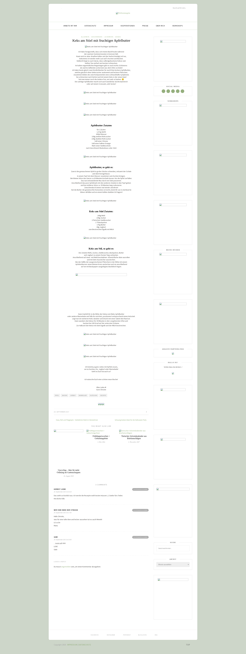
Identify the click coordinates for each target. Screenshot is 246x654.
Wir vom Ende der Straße (66, 510)
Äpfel (57, 395)
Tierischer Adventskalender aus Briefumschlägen (134, 437)
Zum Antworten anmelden (140, 489)
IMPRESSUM (72, 645)
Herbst (73, 395)
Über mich (160, 26)
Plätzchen (93, 395)
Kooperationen (128, 26)
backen (64, 395)
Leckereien (108, 37)
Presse (145, 26)
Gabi (56, 537)
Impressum (108, 26)
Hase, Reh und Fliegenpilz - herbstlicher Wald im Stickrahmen (77, 420)
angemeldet (66, 566)
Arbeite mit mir (70, 26)
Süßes (118, 37)
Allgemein (85, 37)
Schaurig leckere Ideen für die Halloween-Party (131, 420)
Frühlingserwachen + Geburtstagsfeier (101, 437)
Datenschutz (90, 26)
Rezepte (103, 395)
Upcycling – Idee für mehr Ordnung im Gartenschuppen (68, 471)
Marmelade (83, 395)
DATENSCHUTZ (84, 645)
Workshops (177, 26)
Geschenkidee (96, 37)
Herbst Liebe (60, 489)
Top (188, 645)
